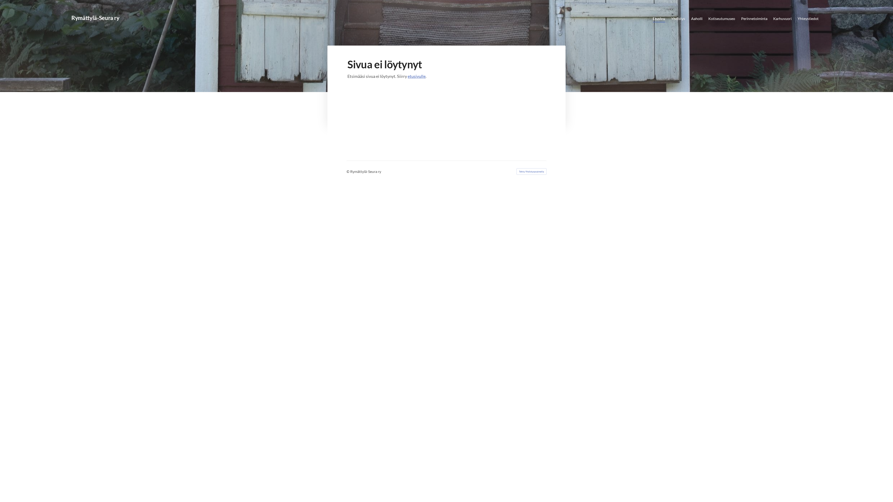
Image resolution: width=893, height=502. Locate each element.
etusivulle (417, 76)
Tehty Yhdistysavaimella (531, 171)
